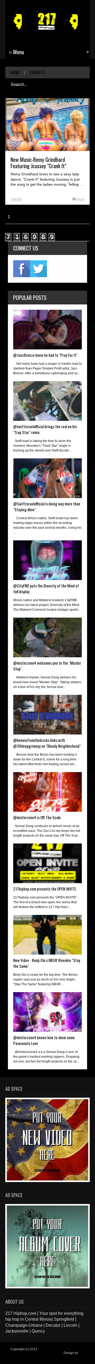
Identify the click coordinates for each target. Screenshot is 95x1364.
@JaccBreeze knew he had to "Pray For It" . (46, 355)
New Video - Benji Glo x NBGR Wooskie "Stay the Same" (46, 963)
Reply (80, 199)
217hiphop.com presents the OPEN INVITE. (45, 889)
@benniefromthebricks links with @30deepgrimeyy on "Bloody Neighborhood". (47, 743)
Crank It (37, 72)
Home (15, 72)
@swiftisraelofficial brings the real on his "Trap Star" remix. (45, 429)
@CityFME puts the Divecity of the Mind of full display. (46, 588)
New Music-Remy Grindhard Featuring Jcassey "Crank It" (38, 163)
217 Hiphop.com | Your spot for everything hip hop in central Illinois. (46, 1351)
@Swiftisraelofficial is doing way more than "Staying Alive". (46, 506)
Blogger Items (20, 1356)
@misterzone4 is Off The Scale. (37, 817)
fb (21, 268)
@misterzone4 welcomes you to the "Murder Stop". (47, 666)
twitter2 (38, 268)
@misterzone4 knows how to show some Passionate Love (44, 1040)
